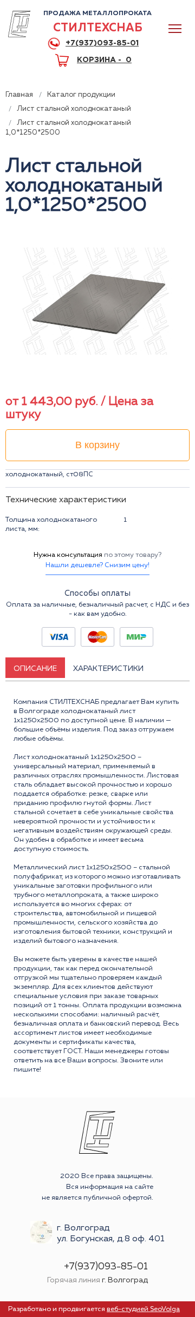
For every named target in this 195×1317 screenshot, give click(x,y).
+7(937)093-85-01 (102, 43)
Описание (35, 669)
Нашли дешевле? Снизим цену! (98, 565)
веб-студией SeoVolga (143, 1309)
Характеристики (108, 669)
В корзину (97, 445)
